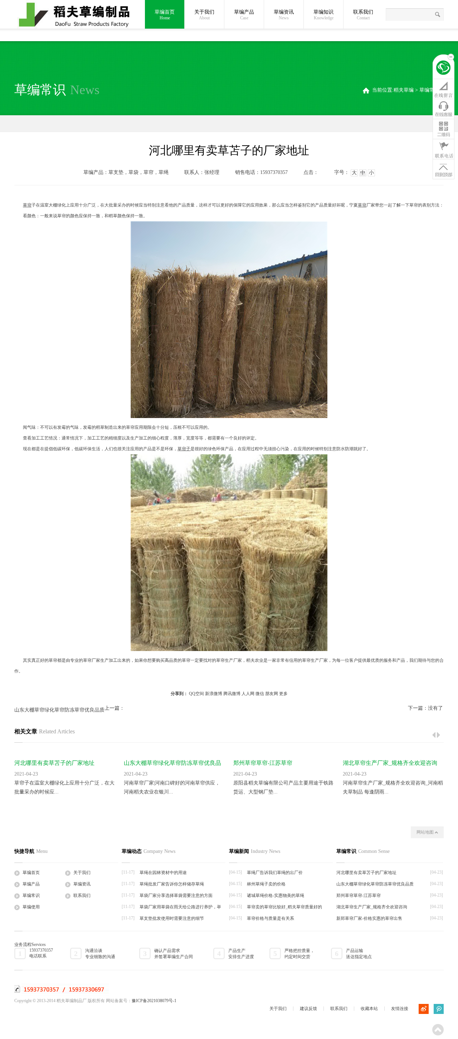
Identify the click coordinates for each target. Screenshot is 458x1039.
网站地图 (425, 832)
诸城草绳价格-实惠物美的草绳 (275, 895)
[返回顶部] (443, 169)
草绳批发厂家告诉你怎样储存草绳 (172, 884)
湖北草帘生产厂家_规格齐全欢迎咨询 (390, 763)
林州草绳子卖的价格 (266, 884)
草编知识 (323, 14)
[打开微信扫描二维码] (443, 129)
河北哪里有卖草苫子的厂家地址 (54, 763)
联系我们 (363, 14)
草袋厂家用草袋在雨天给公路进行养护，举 (180, 906)
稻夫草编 (404, 90)
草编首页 (165, 14)
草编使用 (31, 906)
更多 (283, 693)
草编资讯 (284, 14)
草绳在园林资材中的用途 (163, 872)
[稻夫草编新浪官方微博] (424, 1009)
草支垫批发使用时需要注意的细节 (172, 918)
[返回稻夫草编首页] (443, 69)
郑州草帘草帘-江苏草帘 (262, 763)
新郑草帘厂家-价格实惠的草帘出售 (369, 918)
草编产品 (244, 14)
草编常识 (429, 90)
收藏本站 (369, 1008)
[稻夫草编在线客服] (443, 109)
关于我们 (204, 14)
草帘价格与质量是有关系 (270, 918)
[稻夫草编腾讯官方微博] (439, 1009)
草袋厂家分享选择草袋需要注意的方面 (176, 895)
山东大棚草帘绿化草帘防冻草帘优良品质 (59, 710)
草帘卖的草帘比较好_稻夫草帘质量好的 (284, 906)
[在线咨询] (443, 89)
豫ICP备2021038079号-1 (154, 1000)
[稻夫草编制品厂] (78, 15)
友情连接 (399, 1008)
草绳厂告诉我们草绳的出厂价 (275, 872)
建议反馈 (308, 1008)
